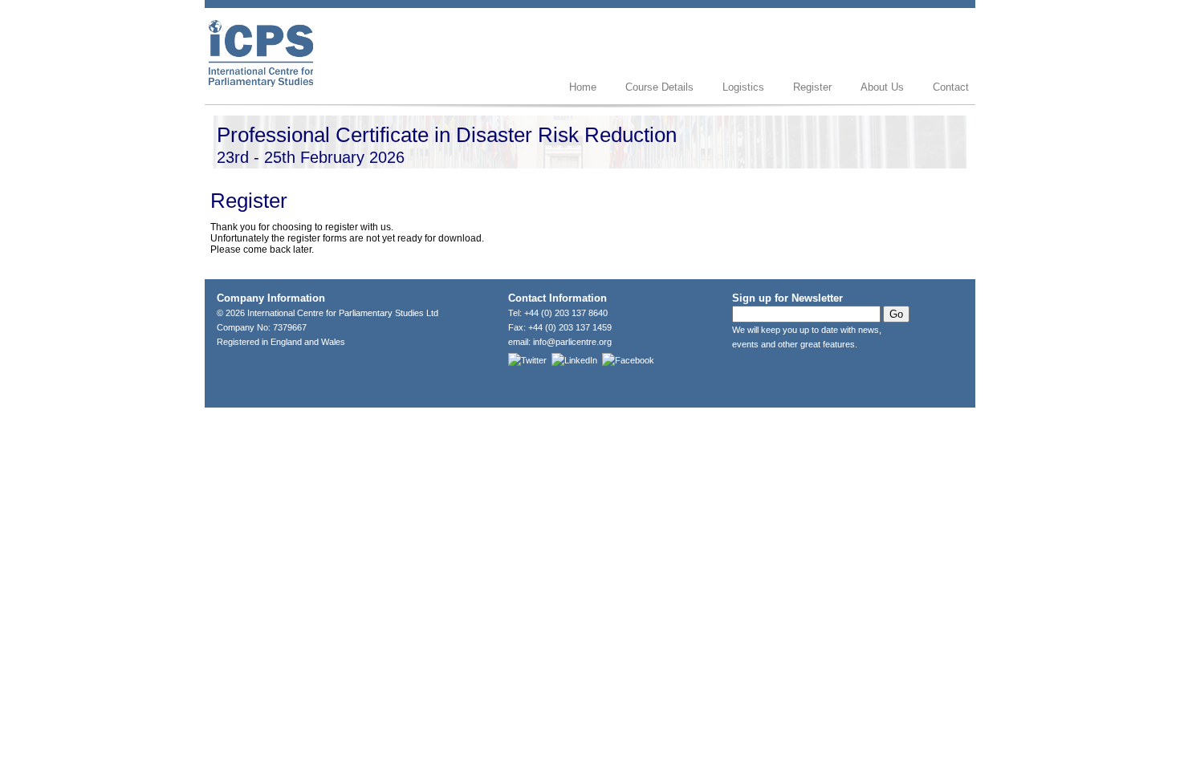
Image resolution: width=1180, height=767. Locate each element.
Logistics (743, 87)
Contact (951, 87)
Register (812, 87)
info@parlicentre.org (572, 342)
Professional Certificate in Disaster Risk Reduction (447, 135)
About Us (882, 87)
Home (582, 87)
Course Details (659, 87)
